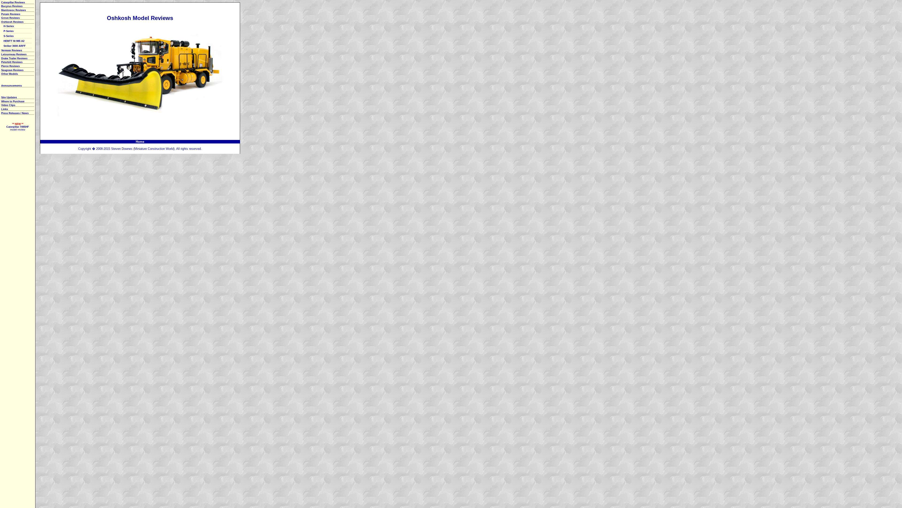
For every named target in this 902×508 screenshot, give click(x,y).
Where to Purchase (12, 101)
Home (140, 141)
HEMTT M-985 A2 (14, 41)
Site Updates (9, 97)
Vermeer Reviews (11, 50)
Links (4, 109)
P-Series (9, 31)
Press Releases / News (15, 113)
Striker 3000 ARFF (15, 45)
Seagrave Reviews (12, 70)
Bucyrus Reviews (12, 6)
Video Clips (8, 105)
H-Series (9, 26)
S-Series (9, 36)
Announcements (11, 85)
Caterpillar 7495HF (17, 126)
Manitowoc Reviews (13, 10)
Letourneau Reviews (14, 54)
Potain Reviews (10, 14)
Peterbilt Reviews (12, 62)
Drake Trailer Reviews (14, 58)
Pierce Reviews (10, 66)
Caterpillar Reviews (13, 2)
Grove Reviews (10, 17)
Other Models (9, 73)
